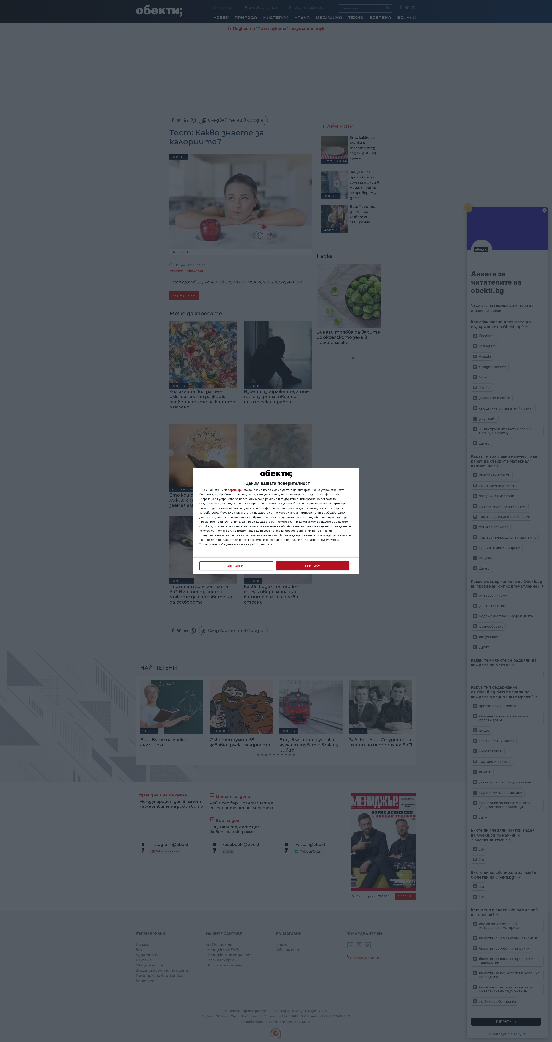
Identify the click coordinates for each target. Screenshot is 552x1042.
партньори (235, 489)
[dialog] (276, 521)
